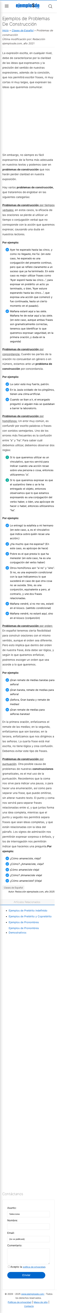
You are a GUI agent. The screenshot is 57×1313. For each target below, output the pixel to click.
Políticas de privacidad (19, 1302)
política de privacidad (34, 1266)
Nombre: (12, 1220)
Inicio (5, 30)
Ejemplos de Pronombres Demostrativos (24, 930)
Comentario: (14, 1245)
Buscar (50, 6)
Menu (7, 6)
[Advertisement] (28, 120)
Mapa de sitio (41, 1302)
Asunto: (11, 1207)
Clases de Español (23, 30)
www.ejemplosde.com (32, 1294)
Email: (10, 1232)
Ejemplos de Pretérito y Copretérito (30, 916)
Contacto (29, 1306)
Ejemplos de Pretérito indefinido (28, 910)
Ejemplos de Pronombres (24, 922)
